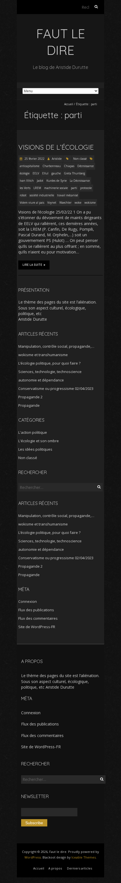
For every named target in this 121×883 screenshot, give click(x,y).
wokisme (90, 203)
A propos (55, 868)
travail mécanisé (67, 195)
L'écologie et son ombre (38, 440)
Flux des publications (36, 609)
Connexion (27, 601)
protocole (86, 188)
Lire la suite (32, 265)
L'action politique (32, 432)
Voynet (51, 203)
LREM (37, 188)
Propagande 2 (30, 396)
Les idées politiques (35, 449)
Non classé (80, 159)
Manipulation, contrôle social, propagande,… (56, 346)
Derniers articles (79, 868)
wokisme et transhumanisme (43, 354)
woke (78, 203)
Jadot (40, 181)
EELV (36, 173)
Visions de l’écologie (56, 147)
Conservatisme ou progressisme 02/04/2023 (55, 388)
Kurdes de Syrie (56, 181)
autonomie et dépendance (41, 380)
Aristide (57, 159)
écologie (25, 173)
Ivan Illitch (27, 181)
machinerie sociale (56, 188)
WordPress (32, 857)
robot (23, 195)
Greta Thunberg (74, 173)
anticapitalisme (29, 166)
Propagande (29, 405)
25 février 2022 (34, 159)
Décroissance (85, 166)
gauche (56, 173)
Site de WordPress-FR (36, 626)
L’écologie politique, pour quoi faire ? (49, 363)
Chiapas (69, 166)
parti (74, 188)
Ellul (45, 173)
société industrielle (42, 195)
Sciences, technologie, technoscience (50, 371)
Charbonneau (51, 166)
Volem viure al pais (32, 203)
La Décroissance (80, 181)
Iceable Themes (83, 857)
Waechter (65, 203)
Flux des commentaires (38, 618)
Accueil (68, 104)
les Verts (25, 188)
